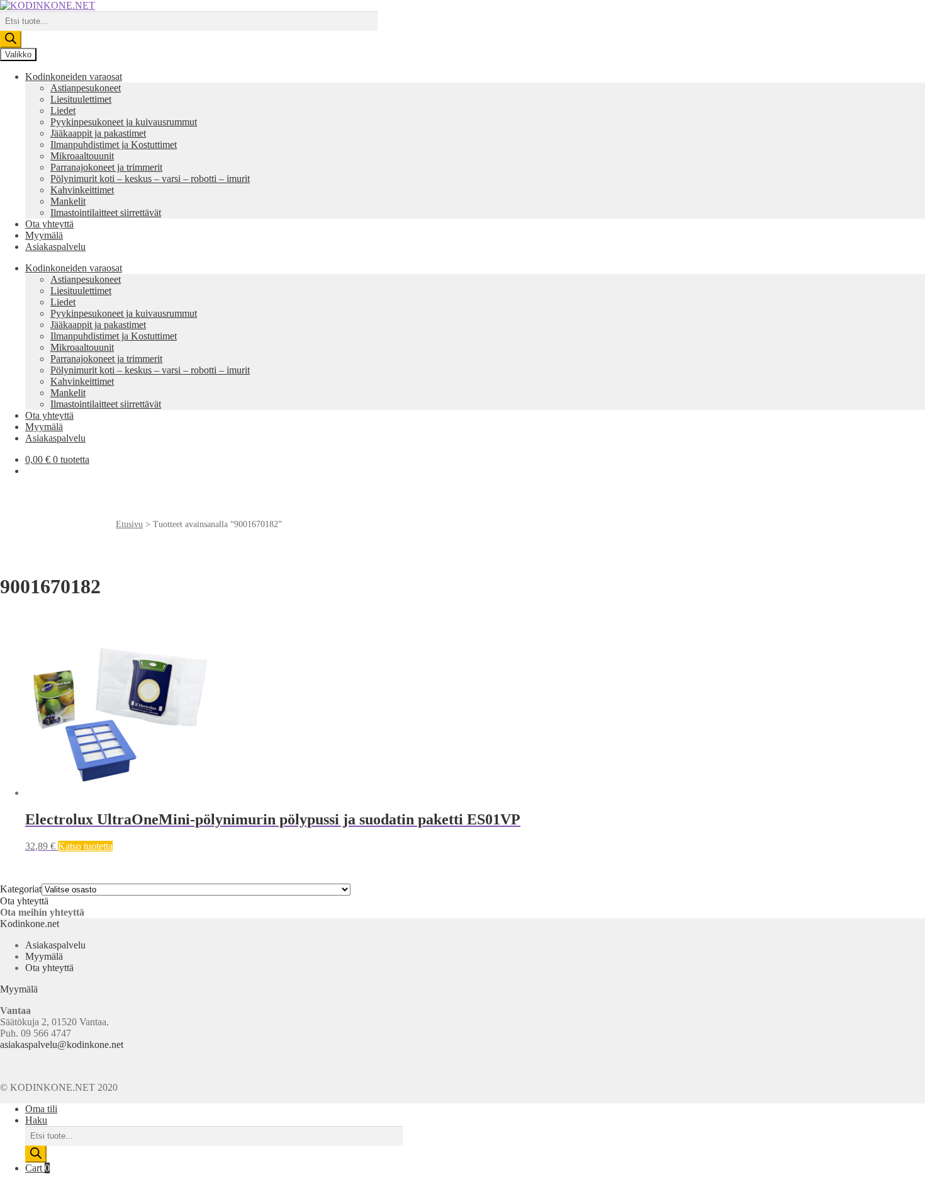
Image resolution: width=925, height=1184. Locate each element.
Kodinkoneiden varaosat (73, 76)
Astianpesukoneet (85, 88)
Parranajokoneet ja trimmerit (106, 167)
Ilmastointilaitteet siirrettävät (105, 212)
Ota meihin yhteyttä (42, 912)
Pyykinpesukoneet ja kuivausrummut (123, 122)
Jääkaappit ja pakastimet (98, 133)
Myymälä (44, 235)
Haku (36, 1120)
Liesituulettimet (80, 99)
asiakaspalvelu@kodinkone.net (61, 1044)
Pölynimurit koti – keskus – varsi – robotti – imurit (150, 178)
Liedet (63, 110)
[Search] (10, 39)
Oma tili (41, 1108)
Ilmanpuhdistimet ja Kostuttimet (113, 144)
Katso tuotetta (85, 846)
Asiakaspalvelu (55, 246)
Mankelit (68, 201)
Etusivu (129, 524)
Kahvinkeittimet (82, 190)
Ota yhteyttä (49, 224)
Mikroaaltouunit (82, 156)
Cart (37, 1168)
